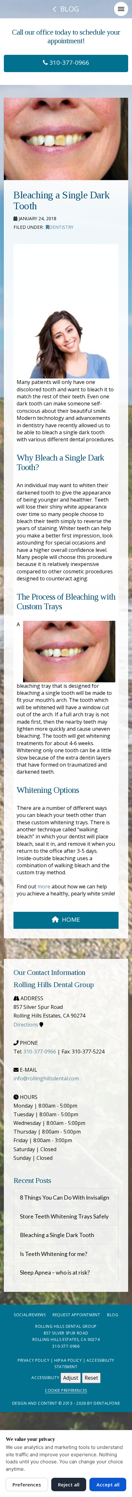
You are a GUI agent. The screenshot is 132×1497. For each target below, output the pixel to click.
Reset (91, 1377)
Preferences (26, 1484)
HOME (71, 919)
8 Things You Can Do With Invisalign (64, 1197)
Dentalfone (107, 1403)
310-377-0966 (68, 62)
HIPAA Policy (68, 1360)
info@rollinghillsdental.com (46, 1078)
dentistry (61, 227)
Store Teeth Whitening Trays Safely (64, 1216)
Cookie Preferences (66, 1390)
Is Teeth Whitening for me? (53, 1254)
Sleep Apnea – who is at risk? (55, 1272)
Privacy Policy (33, 1360)
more (43, 886)
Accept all (108, 1484)
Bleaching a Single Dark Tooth (57, 1235)
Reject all (68, 1484)
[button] (121, 9)
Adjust (70, 1377)
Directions (25, 1024)
